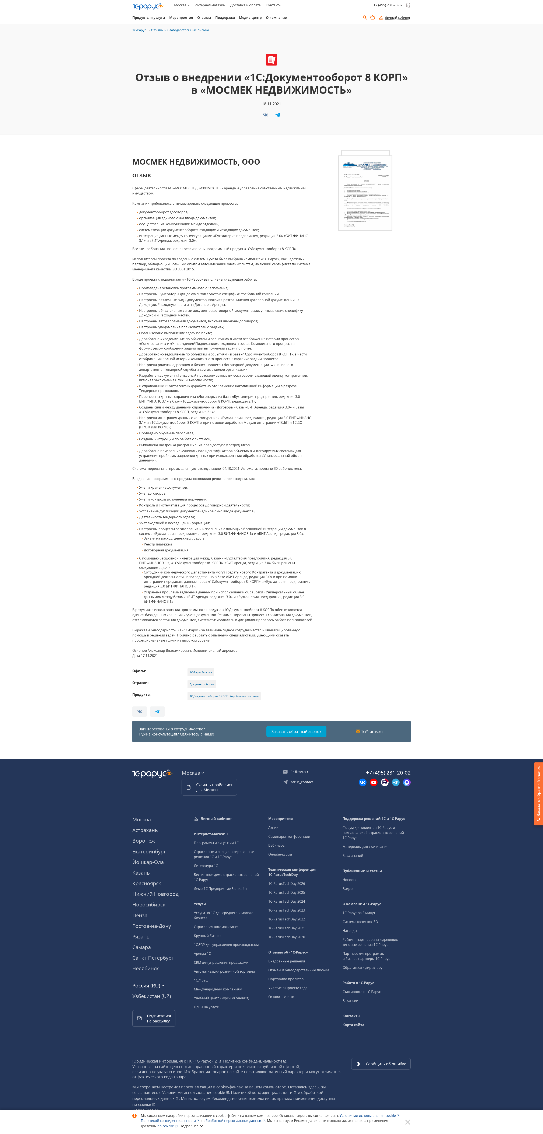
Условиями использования (370, 1115)
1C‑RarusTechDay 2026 (286, 883)
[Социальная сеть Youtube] (374, 782)
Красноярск (146, 883)
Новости (350, 879)
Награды (350, 930)
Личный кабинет (216, 818)
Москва (141, 819)
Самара (141, 947)
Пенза (139, 915)
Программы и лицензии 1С (216, 842)
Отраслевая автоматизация (216, 926)
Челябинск (145, 968)
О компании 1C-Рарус (362, 904)
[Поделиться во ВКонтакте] (266, 116)
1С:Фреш (201, 980)
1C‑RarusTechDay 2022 (286, 919)
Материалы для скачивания (365, 846)
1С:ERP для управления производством (226, 944)
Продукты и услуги (148, 17)
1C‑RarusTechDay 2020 (286, 937)
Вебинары (276, 845)
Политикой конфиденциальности (169, 1120)
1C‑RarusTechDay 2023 (286, 910)
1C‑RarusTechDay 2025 (286, 892)
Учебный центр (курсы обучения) (221, 998)
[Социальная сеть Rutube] (385, 782)
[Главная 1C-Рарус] (148, 6)
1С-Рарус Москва (201, 672)
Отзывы (204, 17)
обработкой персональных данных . (235, 1120)
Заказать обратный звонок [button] (296, 731)
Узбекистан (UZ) (151, 996)
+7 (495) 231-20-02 (388, 5)
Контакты (273, 5)
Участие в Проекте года (287, 988)
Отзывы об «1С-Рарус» (288, 952)
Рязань (141, 936)
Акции (273, 827)
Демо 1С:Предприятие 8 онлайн (220, 888)
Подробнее (189, 1126)
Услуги (200, 904)
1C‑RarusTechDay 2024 (286, 901)
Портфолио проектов (286, 979)
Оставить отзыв (281, 996)
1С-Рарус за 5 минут (359, 912)
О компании (276, 17)
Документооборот (202, 684)
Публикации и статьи (362, 870)
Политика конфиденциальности (253, 1061)
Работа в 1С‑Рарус (358, 982)
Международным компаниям (218, 989)
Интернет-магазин (210, 5)
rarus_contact (302, 782)
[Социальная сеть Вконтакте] (363, 782)
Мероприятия (181, 17)
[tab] (148, 17)
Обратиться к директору (362, 967)
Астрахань (145, 829)
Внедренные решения (286, 961)
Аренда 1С (202, 953)
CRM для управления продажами (221, 962)
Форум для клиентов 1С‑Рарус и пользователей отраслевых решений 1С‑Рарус (373, 832)
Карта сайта (353, 1024)
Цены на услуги (206, 1007)
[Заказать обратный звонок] (408, 5)
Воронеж (143, 840)
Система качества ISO (360, 921)
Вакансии (350, 1000)
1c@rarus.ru (372, 731)
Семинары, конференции (289, 836)
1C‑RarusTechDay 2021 (286, 928)
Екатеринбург (149, 851)
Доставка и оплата (245, 5)
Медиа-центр (250, 17)
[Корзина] (372, 17)
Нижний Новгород (155, 893)
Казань (141, 872)
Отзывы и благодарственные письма (180, 30)
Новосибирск (148, 904)
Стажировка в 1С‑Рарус (362, 991)
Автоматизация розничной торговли (224, 971)
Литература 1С (206, 865)
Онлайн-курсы (280, 854)
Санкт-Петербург (153, 957)
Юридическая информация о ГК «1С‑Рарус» (173, 1061)
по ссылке (142, 1104)
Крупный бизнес (207, 935)
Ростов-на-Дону (151, 925)
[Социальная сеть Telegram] (396, 782)
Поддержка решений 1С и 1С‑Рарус (374, 818)
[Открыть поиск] (365, 17)
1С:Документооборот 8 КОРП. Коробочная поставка (224, 696)
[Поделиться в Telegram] (277, 116)
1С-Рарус (139, 30)
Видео (348, 888)
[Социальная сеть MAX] (407, 782)
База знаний (353, 855)
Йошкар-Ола (148, 862)
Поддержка (225, 17)
